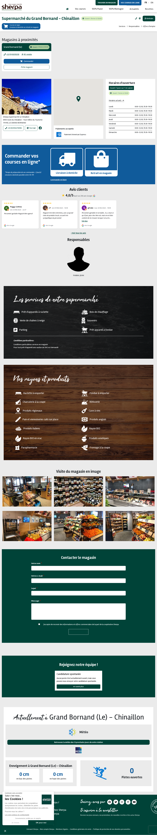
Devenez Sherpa (50, 813)
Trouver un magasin (107, 3)
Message (35, 601)
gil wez (90, 208)
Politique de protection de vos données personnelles (111, 829)
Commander (28, 61)
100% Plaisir (97, 8)
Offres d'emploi (149, 26)
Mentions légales (62, 829)
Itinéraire (149, 18)
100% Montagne (116, 8)
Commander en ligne (58, 179)
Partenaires (48, 806)
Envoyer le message (78, 632)
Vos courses (80, 8)
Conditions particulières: (23, 340)
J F (50, 208)
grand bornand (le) (13, 47)
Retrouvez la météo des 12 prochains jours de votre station (78, 742)
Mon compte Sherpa (47, 829)
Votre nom (35, 563)
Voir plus (85, 221)
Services (122, 26)
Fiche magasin (26, 67)
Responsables (134, 26)
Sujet (33, 588)
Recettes (149, 9)
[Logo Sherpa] (12, 7)
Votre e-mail (37, 576)
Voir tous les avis (79, 233)
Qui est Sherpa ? (50, 802)
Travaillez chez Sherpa (54, 809)
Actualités (134, 9)
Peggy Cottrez (16, 207)
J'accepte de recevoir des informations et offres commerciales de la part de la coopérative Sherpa (81, 624)
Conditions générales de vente (80, 829)
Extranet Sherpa (32, 829)
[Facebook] (40, 127)
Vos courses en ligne (130, 3)
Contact (46, 817)
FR (146, 2)
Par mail (32, 128)
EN (152, 2)
